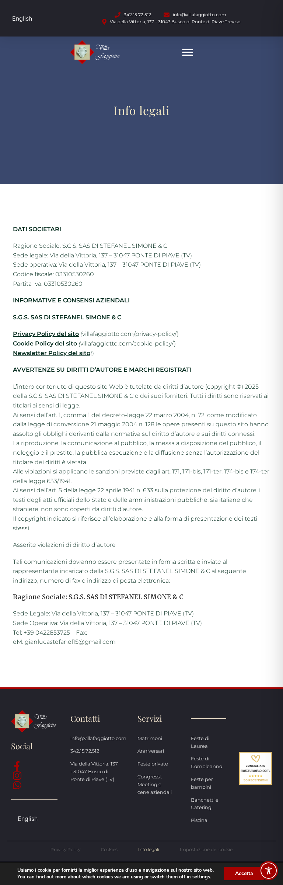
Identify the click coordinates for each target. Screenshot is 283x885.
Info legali (148, 849)
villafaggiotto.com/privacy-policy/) (96, 333)
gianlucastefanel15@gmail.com (70, 641)
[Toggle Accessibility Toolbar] (268, 870)
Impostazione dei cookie (206, 849)
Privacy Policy (65, 849)
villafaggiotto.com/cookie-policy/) (94, 343)
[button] (187, 52)
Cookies (109, 849)
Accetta (244, 873)
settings (201, 877)
